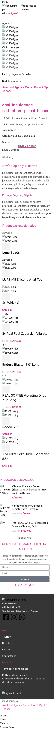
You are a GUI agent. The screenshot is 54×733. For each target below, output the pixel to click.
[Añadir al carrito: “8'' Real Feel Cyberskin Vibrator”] (6, 327)
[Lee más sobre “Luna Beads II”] (6, 246)
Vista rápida (14, 246)
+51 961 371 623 (11, 607)
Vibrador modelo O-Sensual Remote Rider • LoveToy (27, 507)
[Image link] (14, 599)
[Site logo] (11, 7)
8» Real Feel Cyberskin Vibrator (25, 333)
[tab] (27, 146)
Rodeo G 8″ (10, 427)
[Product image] (9, 240)
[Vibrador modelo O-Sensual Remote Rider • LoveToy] (5, 510)
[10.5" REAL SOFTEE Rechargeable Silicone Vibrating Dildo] (5, 526)
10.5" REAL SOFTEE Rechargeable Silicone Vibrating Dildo (30, 524)
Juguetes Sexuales (21, 74)
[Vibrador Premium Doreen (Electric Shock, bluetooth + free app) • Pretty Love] (5, 492)
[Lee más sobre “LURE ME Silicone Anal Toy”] (6, 273)
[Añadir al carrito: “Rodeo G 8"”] (6, 421)
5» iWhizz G (10, 303)
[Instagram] (14, 617)
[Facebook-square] (6, 617)
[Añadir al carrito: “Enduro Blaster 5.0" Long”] (6, 358)
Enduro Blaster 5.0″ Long (21, 364)
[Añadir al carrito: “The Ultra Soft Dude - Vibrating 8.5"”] (6, 448)
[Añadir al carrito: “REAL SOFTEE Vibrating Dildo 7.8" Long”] (6, 389)
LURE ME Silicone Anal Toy (22, 279)
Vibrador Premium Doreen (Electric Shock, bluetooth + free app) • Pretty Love (29, 489)
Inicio (5, 74)
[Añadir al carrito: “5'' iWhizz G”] (6, 296)
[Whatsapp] (22, 617)
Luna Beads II (12, 252)
